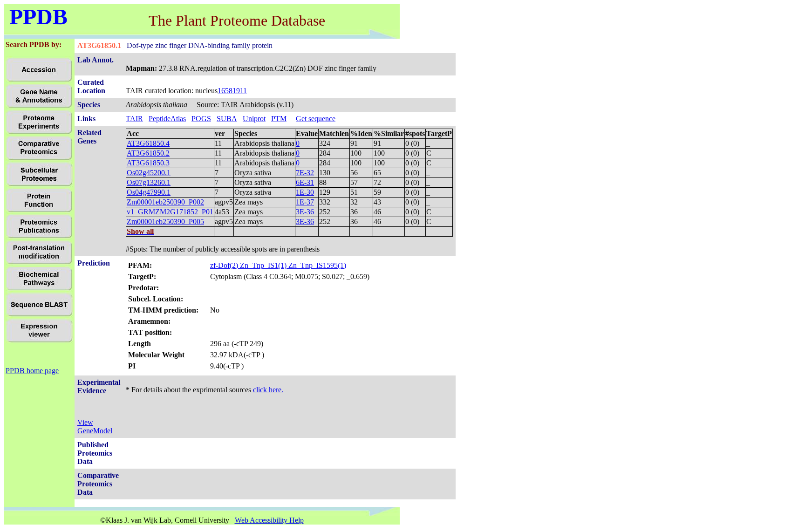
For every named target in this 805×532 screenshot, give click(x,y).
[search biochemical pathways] (39, 289)
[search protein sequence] (39, 315)
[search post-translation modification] (39, 262)
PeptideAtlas (167, 119)
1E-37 (305, 202)
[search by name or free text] (39, 106)
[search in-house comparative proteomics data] (39, 158)
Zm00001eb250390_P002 (165, 202)
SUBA (227, 119)
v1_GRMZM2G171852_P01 (170, 212)
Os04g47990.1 (149, 192)
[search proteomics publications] (39, 236)
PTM (279, 119)
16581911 (232, 91)
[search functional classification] (39, 210)
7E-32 (305, 173)
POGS (201, 119)
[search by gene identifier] (39, 80)
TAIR (134, 119)
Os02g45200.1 (149, 173)
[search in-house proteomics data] (39, 132)
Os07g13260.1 (149, 182)
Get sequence (315, 119)
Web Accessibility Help (269, 520)
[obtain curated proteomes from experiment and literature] (39, 184)
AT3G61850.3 (148, 163)
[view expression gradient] (39, 341)
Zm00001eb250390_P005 (165, 221)
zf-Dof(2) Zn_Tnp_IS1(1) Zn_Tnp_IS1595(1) (278, 265)
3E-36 (305, 212)
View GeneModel (94, 426)
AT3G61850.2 (148, 153)
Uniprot (254, 119)
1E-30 (305, 192)
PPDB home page (32, 371)
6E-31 (305, 182)
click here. (268, 390)
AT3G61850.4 (148, 143)
